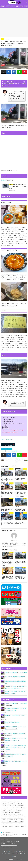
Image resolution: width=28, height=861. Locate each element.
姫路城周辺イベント (6, 817)
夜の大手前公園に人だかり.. (12, 722)
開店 (18, 451)
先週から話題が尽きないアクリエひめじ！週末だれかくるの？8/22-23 (15, 739)
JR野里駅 (17, 800)
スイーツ (10, 807)
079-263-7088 (9, 421)
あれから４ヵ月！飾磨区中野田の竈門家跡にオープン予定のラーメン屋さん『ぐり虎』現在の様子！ (13, 747)
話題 (17, 6)
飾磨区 (11, 826)
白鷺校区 (21, 821)
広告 (25, 853)
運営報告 (14, 856)
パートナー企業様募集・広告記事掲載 (10, 841)
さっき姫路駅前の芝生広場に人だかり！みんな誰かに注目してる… (15, 709)
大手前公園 (18, 812)
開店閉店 (2, 6)
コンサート (21, 805)
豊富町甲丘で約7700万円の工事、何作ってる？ (15, 762)
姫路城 (14, 814)
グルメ (13, 6)
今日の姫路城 (5, 812)
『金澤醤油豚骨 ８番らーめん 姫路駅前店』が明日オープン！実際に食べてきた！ (16, 687)
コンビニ (4, 807)
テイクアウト (17, 807)
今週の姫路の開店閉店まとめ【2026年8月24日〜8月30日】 (15, 755)
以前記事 (3, 180)
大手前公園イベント (6, 814)
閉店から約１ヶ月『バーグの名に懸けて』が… (15, 682)
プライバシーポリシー (6, 846)
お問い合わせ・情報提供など (8, 843)
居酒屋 (25, 817)
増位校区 (13, 451)
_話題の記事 (5, 803)
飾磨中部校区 (5, 826)
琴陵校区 (15, 821)
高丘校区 (23, 826)
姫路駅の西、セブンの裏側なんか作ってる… (15, 716)
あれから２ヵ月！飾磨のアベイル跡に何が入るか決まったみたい (15, 692)
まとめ (26, 6)
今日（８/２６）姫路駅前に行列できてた (15, 676)
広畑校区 (21, 819)
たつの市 (11, 803)
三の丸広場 (20, 810)
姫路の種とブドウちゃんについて (9, 845)
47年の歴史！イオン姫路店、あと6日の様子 (16, 672)
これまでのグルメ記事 (6, 439)
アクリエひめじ (19, 803)
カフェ (10, 805)
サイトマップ (4, 839)
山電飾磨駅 (11, 819)
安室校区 (19, 817)
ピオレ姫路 (24, 807)
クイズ (21, 6)
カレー (4, 451)
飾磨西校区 (17, 826)
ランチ (2, 38)
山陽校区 (4, 819)
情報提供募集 (19, 853)
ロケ (14, 810)
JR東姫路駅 (11, 800)
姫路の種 (11, 859)
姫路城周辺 (20, 814)
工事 (16, 819)
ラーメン (9, 810)
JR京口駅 (4, 800)
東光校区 (9, 821)
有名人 (4, 821)
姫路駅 (14, 817)
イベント (8, 6)
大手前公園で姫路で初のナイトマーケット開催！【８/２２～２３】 (15, 727)
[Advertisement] (14, 22)
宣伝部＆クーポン (11, 853)
